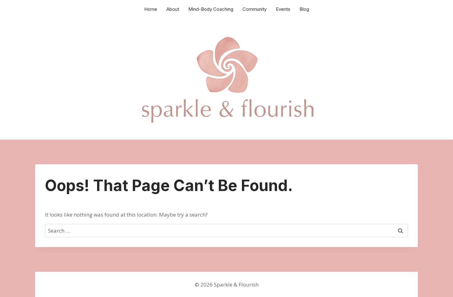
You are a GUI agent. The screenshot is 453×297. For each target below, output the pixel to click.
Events (283, 9)
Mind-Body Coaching (210, 9)
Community (255, 9)
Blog (304, 9)
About (172, 9)
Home (150, 9)
